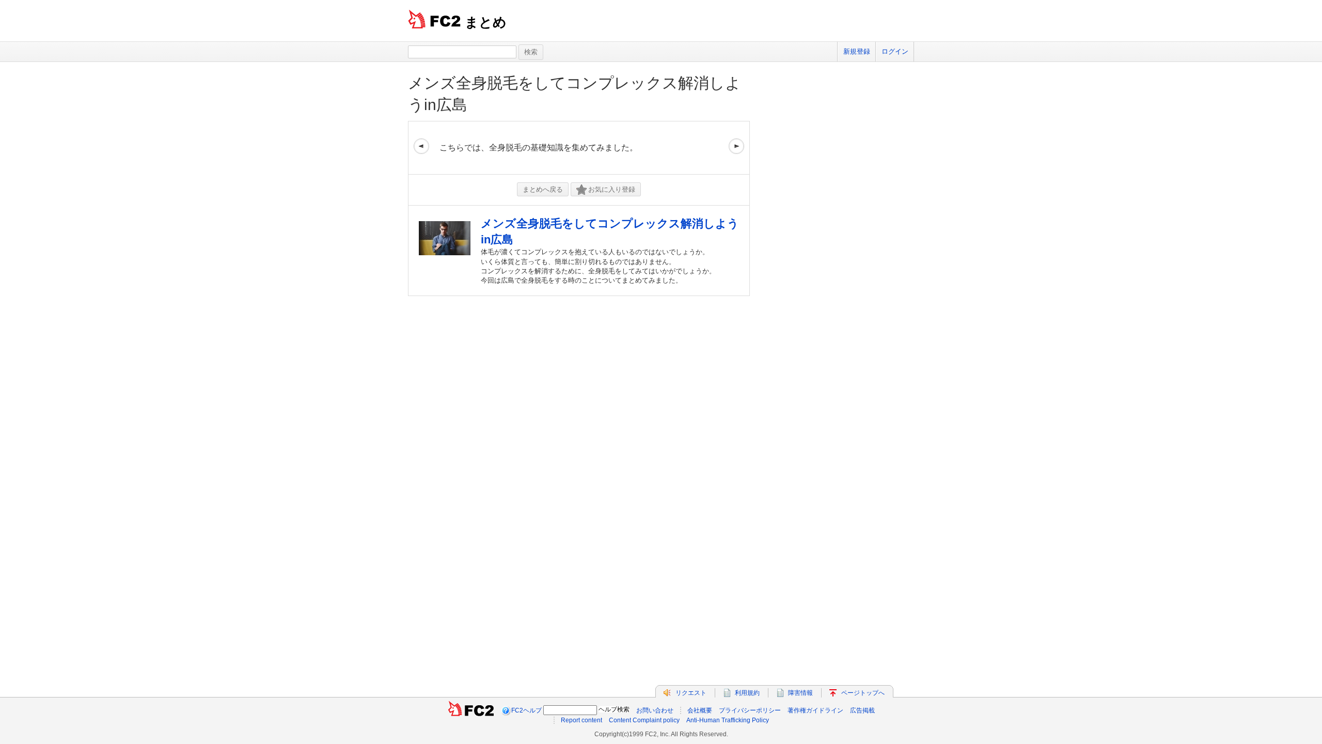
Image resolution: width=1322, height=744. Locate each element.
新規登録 (856, 51)
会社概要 (699, 710)
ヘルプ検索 (614, 709)
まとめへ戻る (543, 189)
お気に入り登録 (611, 189)
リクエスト (690, 692)
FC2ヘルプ (526, 710)
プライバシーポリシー (750, 710)
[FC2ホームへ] (471, 710)
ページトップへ (863, 692)
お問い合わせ (654, 710)
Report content (581, 720)
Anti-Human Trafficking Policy (727, 720)
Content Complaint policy (644, 720)
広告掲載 (862, 710)
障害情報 (800, 692)
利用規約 (747, 692)
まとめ (486, 22)
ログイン (895, 51)
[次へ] (736, 147)
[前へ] (421, 147)
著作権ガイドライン (815, 710)
